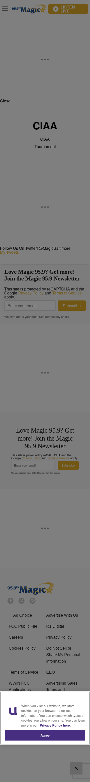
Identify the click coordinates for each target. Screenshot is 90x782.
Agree (45, 735)
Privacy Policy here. (55, 725)
